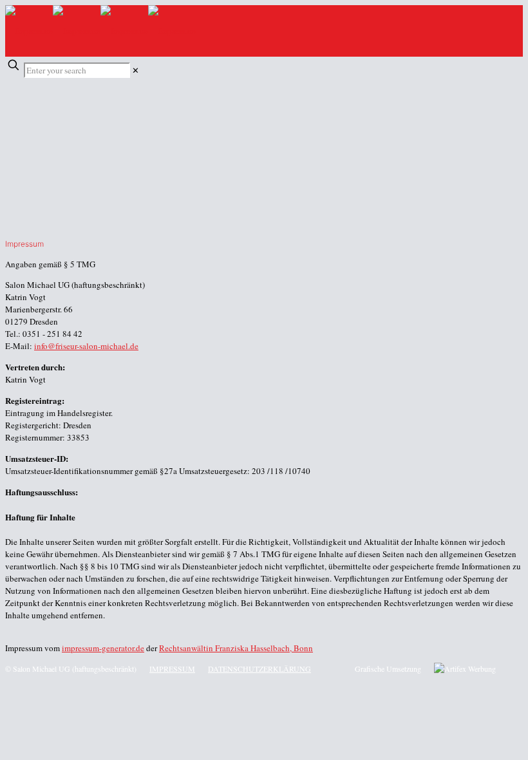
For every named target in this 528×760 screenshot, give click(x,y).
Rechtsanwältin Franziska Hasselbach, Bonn (236, 648)
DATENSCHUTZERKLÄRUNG (259, 668)
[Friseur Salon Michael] (100, 31)
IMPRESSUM (172, 668)
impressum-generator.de (103, 648)
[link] (135, 70)
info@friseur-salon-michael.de (86, 346)
